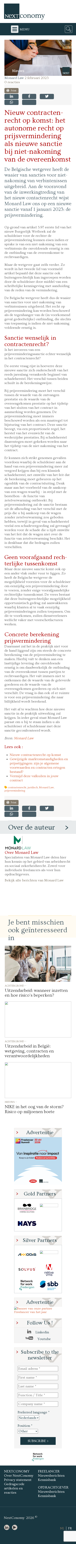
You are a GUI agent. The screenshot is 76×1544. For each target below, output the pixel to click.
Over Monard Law (21, 852)
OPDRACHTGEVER (53, 1487)
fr (70, 1528)
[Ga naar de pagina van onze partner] (38, 1457)
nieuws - (11, 1102)
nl (62, 1528)
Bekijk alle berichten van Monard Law (34, 880)
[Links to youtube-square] (15, 1528)
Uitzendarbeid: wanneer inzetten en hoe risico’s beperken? (36, 993)
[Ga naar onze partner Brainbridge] (27, 1208)
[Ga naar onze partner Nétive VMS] (49, 1270)
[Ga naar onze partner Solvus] (27, 1270)
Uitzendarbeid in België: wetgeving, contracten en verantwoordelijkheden (29, 1051)
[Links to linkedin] (7, 1528)
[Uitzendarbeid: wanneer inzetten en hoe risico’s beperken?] (38, 964)
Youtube (44, 1339)
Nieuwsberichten (51, 1476)
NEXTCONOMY (17, 1471)
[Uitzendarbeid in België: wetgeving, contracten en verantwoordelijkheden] (38, 1019)
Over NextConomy (18, 1476)
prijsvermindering (14, 790)
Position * (25, 1426)
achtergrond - (15, 985)
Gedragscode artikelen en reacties (14, 1488)
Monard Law (14, 78)
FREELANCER (49, 1471)
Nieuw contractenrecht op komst (35, 755)
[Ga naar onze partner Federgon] (27, 1285)
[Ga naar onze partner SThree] (49, 1208)
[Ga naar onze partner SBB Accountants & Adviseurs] (49, 1285)
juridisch (33, 787)
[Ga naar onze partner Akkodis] (27, 1254)
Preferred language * (33, 1412)
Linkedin (42, 1332)
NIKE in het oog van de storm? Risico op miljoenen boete (34, 1109)
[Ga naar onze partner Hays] (27, 1223)
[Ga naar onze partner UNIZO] (49, 1254)
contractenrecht (17, 787)
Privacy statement (17, 1480)
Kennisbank (47, 1480)
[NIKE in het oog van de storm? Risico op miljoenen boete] (38, 1080)
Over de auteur (31, 827)
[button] (37, 58)
